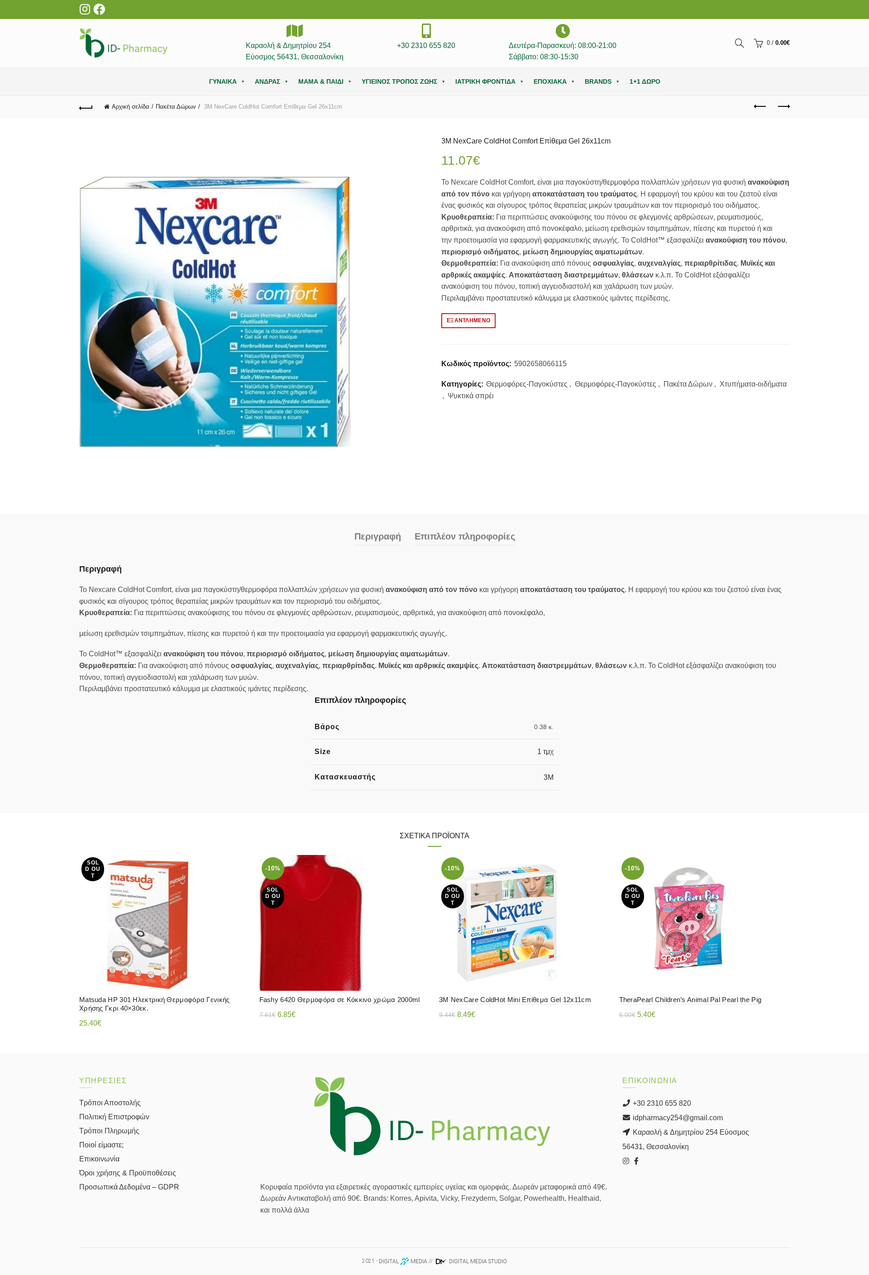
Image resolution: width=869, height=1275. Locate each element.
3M (549, 777)
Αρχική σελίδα (130, 106)
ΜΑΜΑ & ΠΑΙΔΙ (321, 81)
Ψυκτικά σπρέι (471, 396)
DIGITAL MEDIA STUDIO (477, 1261)
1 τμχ (545, 751)
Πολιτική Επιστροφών (114, 1117)
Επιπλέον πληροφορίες (465, 536)
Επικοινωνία (99, 1159)
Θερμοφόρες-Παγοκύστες (527, 384)
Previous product (760, 107)
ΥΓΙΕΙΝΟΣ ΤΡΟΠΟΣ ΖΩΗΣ (399, 81)
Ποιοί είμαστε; (101, 1145)
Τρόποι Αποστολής (110, 1103)
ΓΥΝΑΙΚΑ (223, 81)
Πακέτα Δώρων (176, 106)
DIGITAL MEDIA (403, 1261)
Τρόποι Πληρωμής (109, 1131)
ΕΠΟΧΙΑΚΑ (550, 81)
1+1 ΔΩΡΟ (645, 81)
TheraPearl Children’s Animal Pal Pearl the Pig (690, 999)
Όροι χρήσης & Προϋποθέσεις (127, 1173)
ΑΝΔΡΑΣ (267, 81)
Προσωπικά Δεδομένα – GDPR (129, 1187)
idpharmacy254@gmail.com (677, 1118)
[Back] (86, 107)
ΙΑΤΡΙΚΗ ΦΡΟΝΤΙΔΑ (485, 81)
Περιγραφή (377, 536)
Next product (783, 107)
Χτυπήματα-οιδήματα (753, 384)
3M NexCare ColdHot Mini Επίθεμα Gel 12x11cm (515, 999)
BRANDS (598, 81)
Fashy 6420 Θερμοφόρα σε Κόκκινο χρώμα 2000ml (339, 999)
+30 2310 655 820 (661, 1103)
